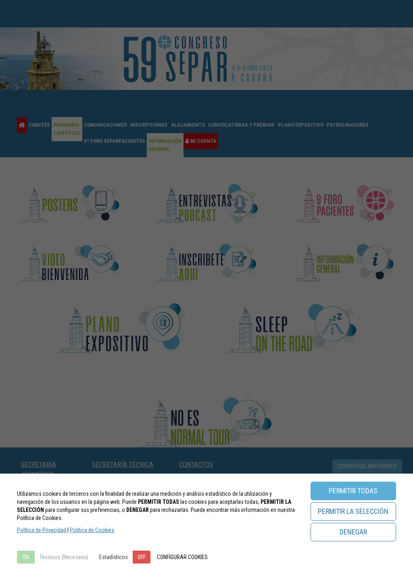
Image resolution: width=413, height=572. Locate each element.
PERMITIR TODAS (353, 490)
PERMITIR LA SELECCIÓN (353, 511)
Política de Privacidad (41, 530)
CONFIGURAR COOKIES (182, 557)
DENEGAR (353, 532)
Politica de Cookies (92, 530)
